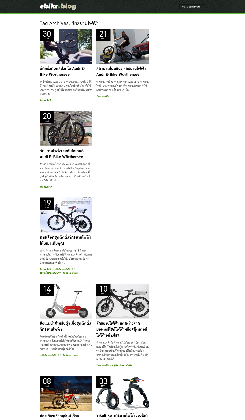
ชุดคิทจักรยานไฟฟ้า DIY (64, 269)
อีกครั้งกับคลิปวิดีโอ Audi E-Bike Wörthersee (63, 71)
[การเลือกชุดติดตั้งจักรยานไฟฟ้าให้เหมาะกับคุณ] (66, 215)
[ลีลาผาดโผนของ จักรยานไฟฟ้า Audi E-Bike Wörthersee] (122, 46)
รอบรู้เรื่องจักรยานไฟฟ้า (50, 273)
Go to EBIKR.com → (192, 7)
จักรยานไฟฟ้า (46, 101)
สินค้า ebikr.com (70, 273)
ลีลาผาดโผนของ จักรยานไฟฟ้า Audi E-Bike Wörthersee (121, 71)
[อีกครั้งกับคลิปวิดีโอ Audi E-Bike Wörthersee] (66, 46)
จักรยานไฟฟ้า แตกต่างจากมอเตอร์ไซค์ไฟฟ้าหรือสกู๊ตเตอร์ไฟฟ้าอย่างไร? (121, 329)
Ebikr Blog (58, 6)
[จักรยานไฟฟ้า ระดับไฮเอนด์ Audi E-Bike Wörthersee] (66, 128)
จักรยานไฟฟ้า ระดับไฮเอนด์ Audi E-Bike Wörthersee (62, 154)
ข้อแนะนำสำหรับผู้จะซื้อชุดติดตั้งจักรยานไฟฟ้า (65, 326)
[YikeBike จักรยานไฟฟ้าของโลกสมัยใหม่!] (122, 393)
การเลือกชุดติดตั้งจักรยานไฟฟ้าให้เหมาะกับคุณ (65, 240)
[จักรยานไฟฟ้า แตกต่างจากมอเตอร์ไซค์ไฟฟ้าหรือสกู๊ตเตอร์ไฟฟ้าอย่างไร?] (122, 301)
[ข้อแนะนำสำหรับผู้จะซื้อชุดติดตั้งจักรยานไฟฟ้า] (66, 301)
